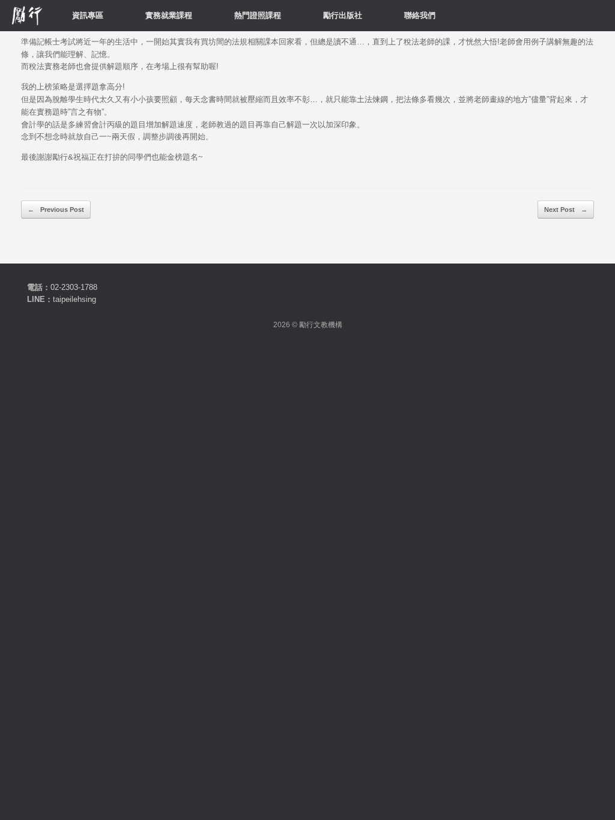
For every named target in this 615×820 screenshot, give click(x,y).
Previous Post (56, 209)
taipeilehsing (74, 299)
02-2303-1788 (73, 287)
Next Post (565, 209)
